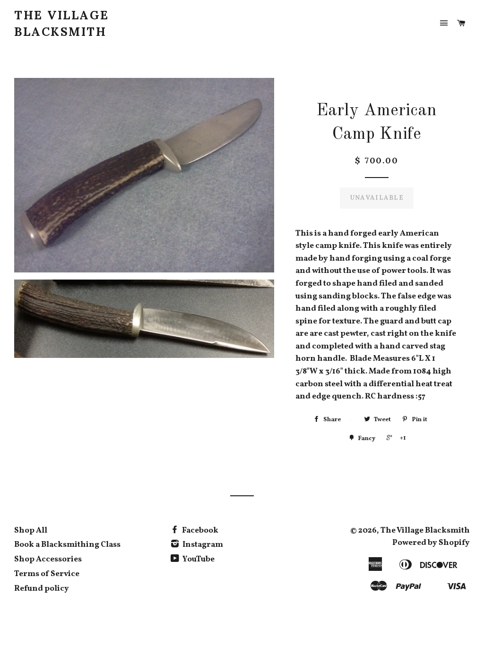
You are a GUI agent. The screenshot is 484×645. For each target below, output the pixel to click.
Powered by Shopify (431, 542)
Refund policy (41, 588)
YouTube (198, 559)
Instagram (202, 544)
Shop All (30, 530)
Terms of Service (46, 574)
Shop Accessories (48, 559)
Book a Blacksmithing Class (67, 544)
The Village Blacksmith (61, 23)
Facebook (199, 530)
